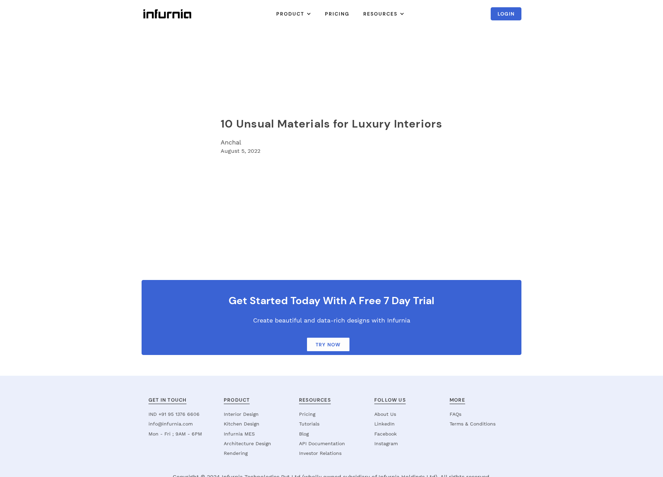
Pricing (307, 414)
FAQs (455, 414)
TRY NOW (328, 345)
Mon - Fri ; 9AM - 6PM (175, 434)
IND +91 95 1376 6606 (174, 414)
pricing (337, 14)
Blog (304, 434)
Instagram (386, 443)
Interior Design (241, 414)
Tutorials (309, 424)
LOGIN (506, 14)
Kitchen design (241, 424)
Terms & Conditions (473, 424)
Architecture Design (247, 443)
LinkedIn (384, 424)
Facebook (385, 434)
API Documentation (322, 443)
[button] (293, 13)
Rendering (236, 453)
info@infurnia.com (170, 424)
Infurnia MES (239, 434)
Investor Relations (320, 453)
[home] (167, 14)
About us (385, 414)
